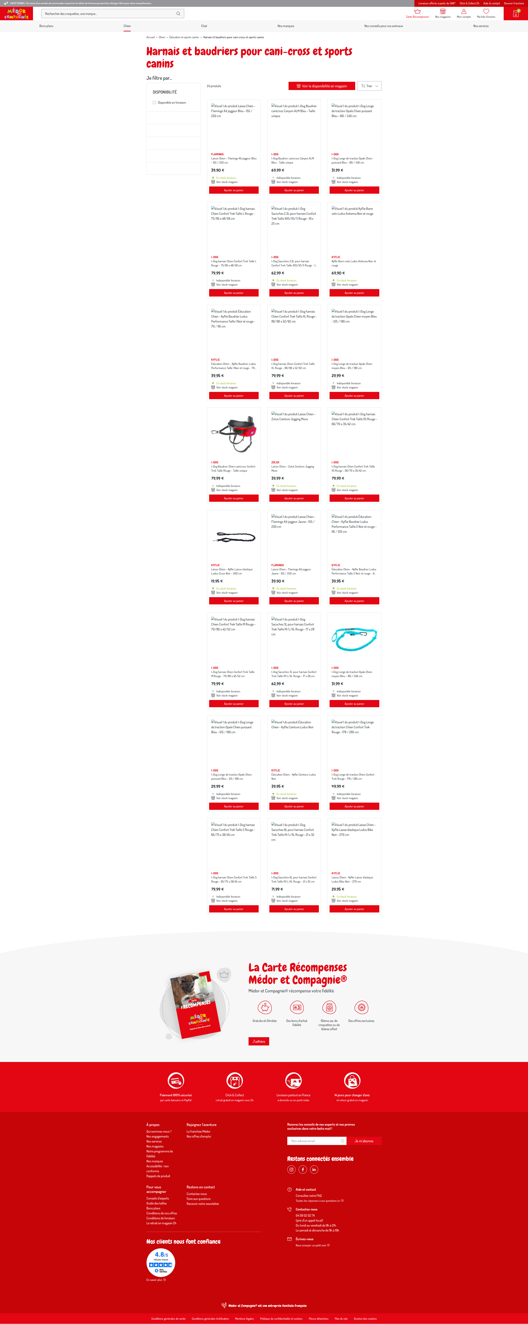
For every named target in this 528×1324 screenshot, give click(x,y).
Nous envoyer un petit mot (311, 1245)
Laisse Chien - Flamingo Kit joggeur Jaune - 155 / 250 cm (291, 571)
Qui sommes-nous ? (159, 1131)
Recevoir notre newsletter (203, 1204)
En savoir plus (154, 1279)
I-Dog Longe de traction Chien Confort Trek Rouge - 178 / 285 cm (353, 776)
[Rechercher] (178, 13)
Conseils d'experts (157, 1198)
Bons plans (46, 26)
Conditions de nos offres (161, 1213)
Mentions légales (244, 1318)
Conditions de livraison (160, 1218)
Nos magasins (155, 1146)
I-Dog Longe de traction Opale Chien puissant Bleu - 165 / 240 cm (352, 160)
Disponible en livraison (172, 102)
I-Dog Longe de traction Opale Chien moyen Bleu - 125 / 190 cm (352, 366)
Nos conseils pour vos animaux (383, 26)
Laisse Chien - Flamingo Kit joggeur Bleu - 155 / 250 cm (234, 160)
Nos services (481, 26)
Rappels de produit (158, 1176)
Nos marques (286, 26)
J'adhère (259, 1041)
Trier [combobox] (369, 86)
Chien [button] (127, 26)
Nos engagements (157, 1136)
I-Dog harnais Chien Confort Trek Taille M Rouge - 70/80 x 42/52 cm (233, 674)
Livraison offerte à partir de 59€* (437, 3)
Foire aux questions (199, 1199)
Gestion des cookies (365, 1318)
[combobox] (109, 13)
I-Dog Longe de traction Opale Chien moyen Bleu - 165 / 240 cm (352, 674)
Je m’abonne (364, 1141)
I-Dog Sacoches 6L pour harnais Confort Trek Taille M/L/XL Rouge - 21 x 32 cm (293, 879)
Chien (162, 37)
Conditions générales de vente (168, 1318)
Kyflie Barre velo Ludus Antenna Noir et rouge (354, 263)
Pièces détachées (319, 1318)
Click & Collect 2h (469, 3)
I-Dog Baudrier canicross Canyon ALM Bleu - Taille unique (292, 160)
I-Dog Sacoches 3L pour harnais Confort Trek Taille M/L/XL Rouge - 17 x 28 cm (293, 674)
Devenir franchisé (514, 3)
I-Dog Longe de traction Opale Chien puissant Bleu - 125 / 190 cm (231, 776)
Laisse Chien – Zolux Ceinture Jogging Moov (292, 468)
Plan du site (341, 1318)
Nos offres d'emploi (199, 1136)
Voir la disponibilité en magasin (324, 86)
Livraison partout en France (293, 1095)
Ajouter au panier (234, 190)
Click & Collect (234, 1095)
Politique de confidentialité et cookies (281, 1318)
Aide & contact (491, 3)
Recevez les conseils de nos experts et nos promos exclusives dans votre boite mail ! (321, 1126)
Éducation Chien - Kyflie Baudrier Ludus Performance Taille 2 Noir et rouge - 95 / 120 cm (354, 573)
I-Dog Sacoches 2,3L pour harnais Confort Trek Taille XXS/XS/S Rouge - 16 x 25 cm (294, 265)
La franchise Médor (198, 1131)
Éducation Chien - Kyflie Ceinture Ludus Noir (293, 776)
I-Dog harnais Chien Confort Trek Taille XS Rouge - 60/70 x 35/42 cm (353, 468)
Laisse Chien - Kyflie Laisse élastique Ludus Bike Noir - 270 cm (352, 879)
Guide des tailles (156, 1203)
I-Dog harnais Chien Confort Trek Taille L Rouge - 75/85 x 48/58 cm (234, 263)
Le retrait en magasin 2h (161, 1223)
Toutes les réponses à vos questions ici (318, 1200)
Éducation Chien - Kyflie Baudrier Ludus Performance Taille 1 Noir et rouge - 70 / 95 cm (233, 368)
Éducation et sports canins (184, 37)
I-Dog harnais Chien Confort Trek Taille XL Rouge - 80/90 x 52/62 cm (293, 366)
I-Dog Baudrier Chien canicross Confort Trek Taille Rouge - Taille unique (233, 468)
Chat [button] (204, 26)
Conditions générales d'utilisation (210, 1318)
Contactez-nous (197, 1194)
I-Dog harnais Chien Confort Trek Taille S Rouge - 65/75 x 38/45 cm (234, 879)
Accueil (150, 37)
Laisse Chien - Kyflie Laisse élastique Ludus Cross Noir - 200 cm (232, 571)
